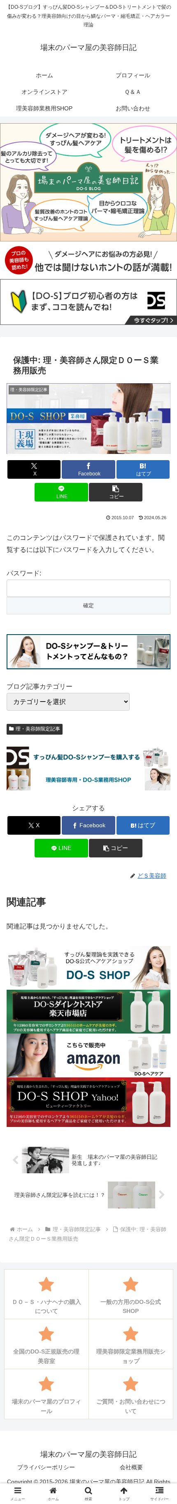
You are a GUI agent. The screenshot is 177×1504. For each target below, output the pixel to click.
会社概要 (131, 1467)
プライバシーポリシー (46, 1467)
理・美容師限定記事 (38, 729)
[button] (115, 492)
